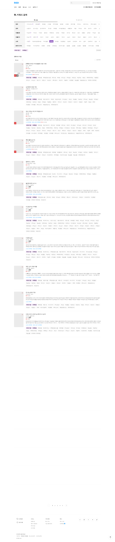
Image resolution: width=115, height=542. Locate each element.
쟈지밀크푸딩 (29, 163)
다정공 (40, 32)
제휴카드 (33, 521)
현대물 (43, 24)
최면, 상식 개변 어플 (31, 266)
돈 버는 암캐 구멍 (30, 292)
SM (100, 41)
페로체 (31, 239)
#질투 (85, 102)
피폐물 (97, 45)
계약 (85, 28)
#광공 (84, 77)
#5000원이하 (54, 104)
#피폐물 (33, 104)
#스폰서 (54, 174)
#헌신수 (44, 80)
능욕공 (88, 32)
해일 (34, 163)
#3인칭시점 (64, 133)
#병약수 (54, 102)
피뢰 (31, 113)
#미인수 (28, 80)
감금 (96, 41)
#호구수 (39, 80)
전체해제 (98, 50)
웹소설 (25, 7)
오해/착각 (90, 41)
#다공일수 (65, 99)
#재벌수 (98, 225)
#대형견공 (84, 328)
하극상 (80, 28)
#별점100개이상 (80, 133)
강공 (78, 32)
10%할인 (29, 45)
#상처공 (91, 223)
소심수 (68, 37)
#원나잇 (60, 280)
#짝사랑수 (55, 80)
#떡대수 (64, 130)
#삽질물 (77, 80)
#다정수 (33, 130)
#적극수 (44, 130)
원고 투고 (47, 521)
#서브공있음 (89, 251)
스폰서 (95, 28)
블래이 (32, 268)
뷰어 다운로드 (34, 523)
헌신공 (73, 32)
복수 (80, 41)
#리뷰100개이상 (82, 228)
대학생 (51, 41)
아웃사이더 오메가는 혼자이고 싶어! (36, 314)
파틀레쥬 (28, 88)
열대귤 (27, 113)
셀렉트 (35, 7)
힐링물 (84, 45)
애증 (75, 28)
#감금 (89, 102)
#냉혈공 (75, 99)
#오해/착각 (50, 155)
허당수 (79, 37)
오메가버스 (85, 24)
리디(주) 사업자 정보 (20, 534)
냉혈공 (83, 32)
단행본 (43, 45)
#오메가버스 (46, 220)
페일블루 (32, 141)
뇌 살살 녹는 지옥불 (31, 206)
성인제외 (98, 59)
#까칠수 (82, 225)
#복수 (84, 130)
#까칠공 (69, 77)
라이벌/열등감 (62, 28)
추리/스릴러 (93, 24)
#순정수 (49, 80)
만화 (15, 7)
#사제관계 (66, 280)
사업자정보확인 (39, 536)
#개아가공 (28, 77)
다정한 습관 (29, 238)
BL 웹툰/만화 (79, 20)
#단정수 (70, 102)
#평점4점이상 (83, 80)
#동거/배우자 (46, 99)
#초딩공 (74, 77)
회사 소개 (62, 521)
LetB (31, 208)
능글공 (99, 32)
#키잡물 (53, 257)
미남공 (28, 32)
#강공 (70, 99)
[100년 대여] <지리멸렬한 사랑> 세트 (36, 63)
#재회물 (58, 125)
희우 (32, 294)
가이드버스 (29, 24)
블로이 (30, 65)
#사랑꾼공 (67, 128)
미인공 (35, 32)
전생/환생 (63, 41)
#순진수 (65, 102)
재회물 (55, 28)
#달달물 (64, 257)
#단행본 (71, 80)
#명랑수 (50, 225)
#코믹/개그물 (63, 155)
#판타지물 (45, 280)
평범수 (84, 37)
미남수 (28, 37)
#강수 (59, 130)
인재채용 (62, 523)
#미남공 (79, 125)
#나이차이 (59, 174)
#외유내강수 (75, 197)
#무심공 (85, 99)
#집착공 (79, 77)
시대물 (49, 24)
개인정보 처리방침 (24, 536)
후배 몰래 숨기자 (30, 140)
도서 (29, 7)
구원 (28, 41)
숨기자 (27, 141)
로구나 (27, 208)
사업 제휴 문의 (48, 523)
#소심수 (33, 80)
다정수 (47, 37)
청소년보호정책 (32, 536)
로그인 (97, 2)
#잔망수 (33, 155)
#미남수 (96, 128)
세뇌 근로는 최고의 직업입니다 (34, 111)
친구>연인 (35, 28)
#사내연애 (34, 133)
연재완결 (54, 45)
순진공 (57, 32)
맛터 (27, 65)
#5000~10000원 (92, 80)
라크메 (27, 316)
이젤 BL (32, 185)
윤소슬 (27, 239)
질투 (84, 41)
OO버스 (79, 24)
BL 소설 (36, 20)
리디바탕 (33, 528)
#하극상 (63, 125)
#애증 (58, 77)
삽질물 (73, 45)
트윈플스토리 (34, 88)
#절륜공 (96, 77)
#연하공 (56, 128)
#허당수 (49, 130)
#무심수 (67, 330)
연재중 (48, 45)
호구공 (68, 32)
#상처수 (61, 80)
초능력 (69, 41)
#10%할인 (40, 133)
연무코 (27, 185)
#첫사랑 (54, 77)
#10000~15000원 (36, 333)
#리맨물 (28, 133)
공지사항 (21, 522)
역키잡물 (45, 41)
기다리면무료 (36, 45)
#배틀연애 (59, 152)
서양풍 (67, 24)
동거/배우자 (43, 28)
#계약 (68, 125)
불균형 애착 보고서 (31, 183)
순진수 (52, 37)
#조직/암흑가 (48, 228)
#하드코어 (39, 104)
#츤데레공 (28, 102)
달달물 (68, 45)
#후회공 (63, 197)
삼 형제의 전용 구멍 (31, 87)
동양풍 (61, 24)
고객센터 (21, 519)
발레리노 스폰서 (30, 161)
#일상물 (75, 155)
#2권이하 (43, 200)
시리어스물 (90, 45)
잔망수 (74, 37)
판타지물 (73, 24)
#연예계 (97, 130)
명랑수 (57, 37)
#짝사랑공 (78, 128)
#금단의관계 (58, 99)
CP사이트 (33, 525)
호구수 (90, 37)
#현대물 (40, 77)
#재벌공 (44, 102)
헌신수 (95, 37)
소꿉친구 (29, 28)
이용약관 (18, 536)
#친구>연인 (53, 220)
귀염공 (63, 32)
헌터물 (37, 24)
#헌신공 (33, 254)
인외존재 (75, 41)
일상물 (79, 45)
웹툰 (19, 7)
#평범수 (53, 283)
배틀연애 (70, 28)
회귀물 (56, 41)
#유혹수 (44, 257)
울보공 (45, 32)
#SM (94, 102)
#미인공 (63, 77)
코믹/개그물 (61, 45)
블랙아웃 (32, 316)
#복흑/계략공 (90, 77)
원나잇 (89, 28)
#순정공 (73, 128)
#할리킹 (55, 228)
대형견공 (52, 32)
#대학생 (34, 77)
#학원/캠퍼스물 (47, 77)
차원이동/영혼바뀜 (36, 41)
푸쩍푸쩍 (28, 294)
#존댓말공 (90, 128)
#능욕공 (80, 99)
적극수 (63, 37)
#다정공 (90, 125)
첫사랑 (49, 28)
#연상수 (69, 130)
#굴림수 (81, 102)
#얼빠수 (66, 80)
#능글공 (91, 99)
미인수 (41, 37)
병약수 (35, 37)
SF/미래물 (55, 24)
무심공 (94, 32)
